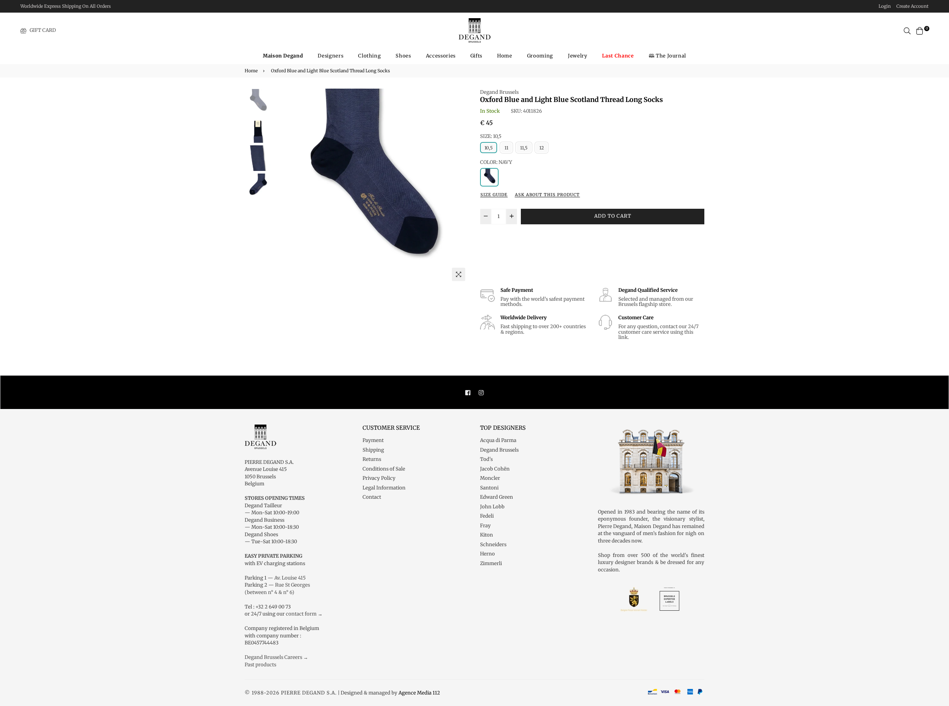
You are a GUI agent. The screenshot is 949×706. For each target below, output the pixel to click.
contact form (301, 614)
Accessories (441, 56)
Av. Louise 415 (290, 578)
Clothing (369, 56)
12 (541, 148)
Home (504, 56)
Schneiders (493, 544)
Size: (491, 136)
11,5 (524, 148)
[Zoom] (458, 274)
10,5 (489, 148)
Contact (372, 497)
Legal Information (384, 488)
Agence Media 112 (419, 693)
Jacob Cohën (495, 469)
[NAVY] (489, 177)
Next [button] (459, 186)
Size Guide (493, 194)
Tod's (486, 459)
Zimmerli (491, 563)
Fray (485, 525)
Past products (260, 665)
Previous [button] (282, 186)
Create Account (912, 6)
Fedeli (487, 516)
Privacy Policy (379, 478)
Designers (330, 56)
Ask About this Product (547, 194)
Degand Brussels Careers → (276, 657)
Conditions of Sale (384, 469)
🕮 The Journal (667, 56)
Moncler (490, 478)
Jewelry (578, 56)
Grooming (540, 56)
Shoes (403, 56)
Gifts (476, 56)
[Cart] (919, 30)
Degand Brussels (499, 92)
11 (506, 148)
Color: (496, 162)
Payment (373, 440)
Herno (487, 554)
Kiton (486, 535)
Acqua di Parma (498, 440)
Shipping (373, 450)
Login (885, 6)
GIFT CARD (43, 30)
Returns (372, 459)
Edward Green (496, 497)
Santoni (489, 488)
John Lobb (492, 507)
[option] (371, 187)
